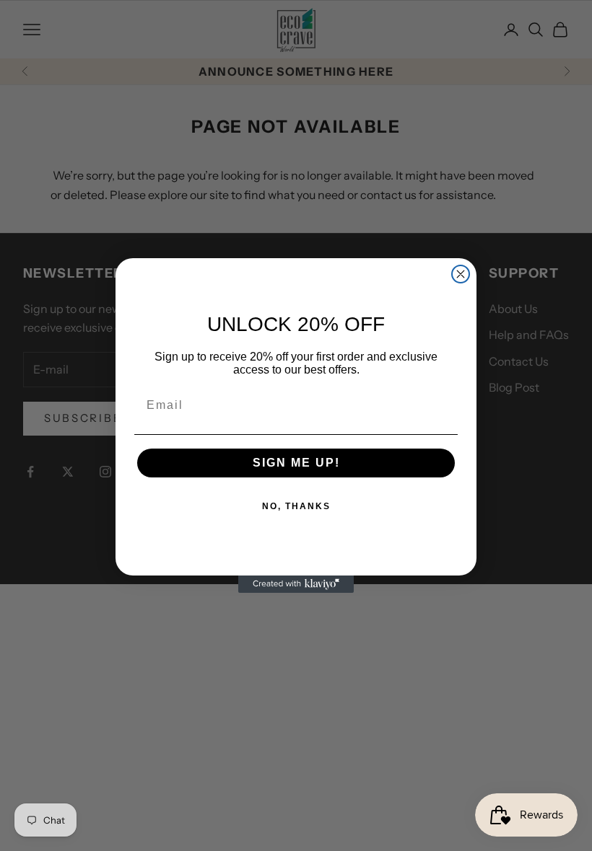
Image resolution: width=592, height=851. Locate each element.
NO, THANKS (296, 506)
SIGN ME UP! (296, 463)
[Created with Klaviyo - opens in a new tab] (296, 584)
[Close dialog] (460, 274)
